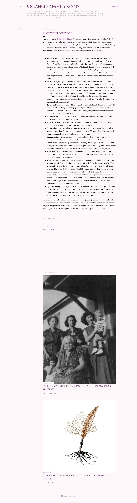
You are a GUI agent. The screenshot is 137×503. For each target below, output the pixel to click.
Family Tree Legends (63, 45)
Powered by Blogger (70, 496)
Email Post (51, 218)
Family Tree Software (57, 33)
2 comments (52, 393)
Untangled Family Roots (53, 6)
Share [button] (21, 29)
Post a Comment (49, 229)
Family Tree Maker (65, 39)
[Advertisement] (79, 251)
